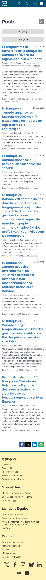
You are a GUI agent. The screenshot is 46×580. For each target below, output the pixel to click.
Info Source (7, 528)
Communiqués (32, 148)
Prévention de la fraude (13, 479)
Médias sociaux (9, 553)
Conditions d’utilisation (13, 514)
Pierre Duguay (16, 63)
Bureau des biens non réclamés (17, 496)
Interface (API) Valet (11, 556)
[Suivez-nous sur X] (7, 566)
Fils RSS (5, 549)
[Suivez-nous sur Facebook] (15, 566)
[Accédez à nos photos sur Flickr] (19, 574)
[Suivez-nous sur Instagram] (23, 566)
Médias (22, 98)
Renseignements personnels (15, 518)
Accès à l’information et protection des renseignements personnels (20, 523)
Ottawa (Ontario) (31, 133)
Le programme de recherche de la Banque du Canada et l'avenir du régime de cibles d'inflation (22, 53)
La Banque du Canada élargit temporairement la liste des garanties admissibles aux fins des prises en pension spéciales (22, 331)
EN (34, 3)
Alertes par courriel (11, 545)
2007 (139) (22, 31)
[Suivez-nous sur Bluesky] (31, 566)
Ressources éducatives (13, 475)
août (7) (22, 39)
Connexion (9, 500)
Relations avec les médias (12, 133)
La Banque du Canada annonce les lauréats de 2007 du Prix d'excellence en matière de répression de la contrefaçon (22, 119)
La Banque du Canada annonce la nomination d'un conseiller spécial (21, 162)
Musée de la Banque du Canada (17, 493)
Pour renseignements (12, 542)
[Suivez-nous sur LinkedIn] (39, 566)
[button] (22, 444)
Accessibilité (8, 468)
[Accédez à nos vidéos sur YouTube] (27, 574)
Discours (14, 101)
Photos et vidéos (10, 471)
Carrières (6, 464)
